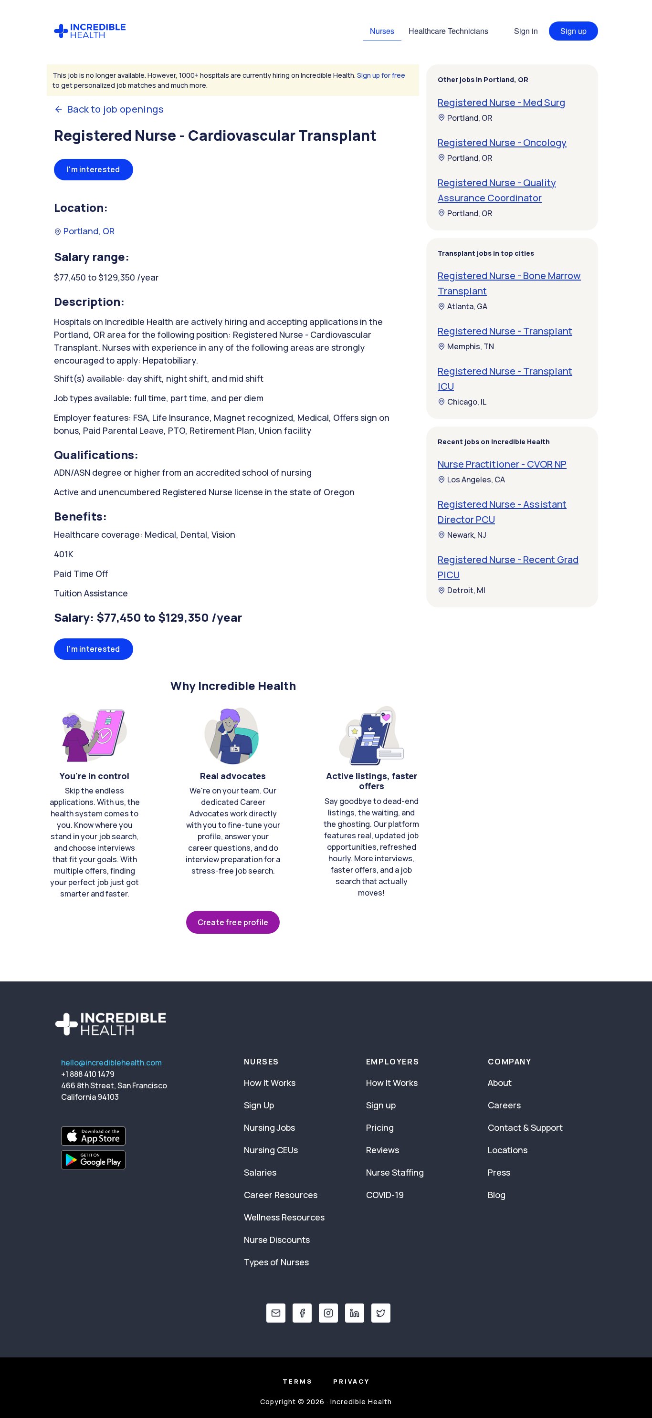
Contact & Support (525, 1127)
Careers (504, 1105)
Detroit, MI (466, 590)
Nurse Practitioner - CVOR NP (502, 464)
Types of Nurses (276, 1262)
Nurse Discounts (277, 1239)
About (500, 1082)
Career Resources (280, 1194)
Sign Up (259, 1105)
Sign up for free (381, 75)
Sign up (573, 30)
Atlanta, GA (467, 306)
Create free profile (233, 922)
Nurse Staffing (395, 1172)
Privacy (351, 1381)
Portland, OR (88, 231)
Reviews (382, 1150)
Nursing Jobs (269, 1127)
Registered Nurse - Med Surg (501, 101)
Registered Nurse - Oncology (502, 142)
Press (499, 1172)
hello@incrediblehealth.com (111, 1062)
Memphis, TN (470, 346)
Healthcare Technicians (448, 30)
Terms (298, 1381)
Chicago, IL (466, 401)
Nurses (382, 30)
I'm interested (93, 169)
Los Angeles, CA (476, 479)
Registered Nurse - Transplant (505, 330)
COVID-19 (385, 1194)
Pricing (380, 1127)
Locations (507, 1150)
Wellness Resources (284, 1217)
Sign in (526, 30)
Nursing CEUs (271, 1150)
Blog (496, 1194)
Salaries (260, 1172)
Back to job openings (115, 109)
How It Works (269, 1082)
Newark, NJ (466, 535)
